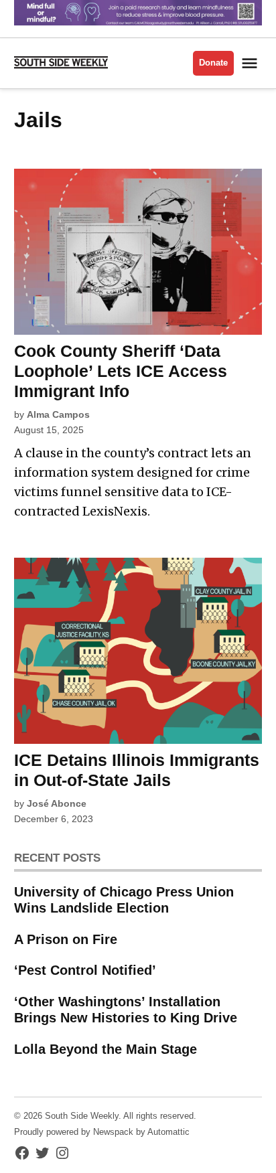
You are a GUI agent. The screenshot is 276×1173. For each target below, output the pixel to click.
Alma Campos (58, 414)
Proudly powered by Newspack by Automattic (102, 1132)
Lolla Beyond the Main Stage (105, 1049)
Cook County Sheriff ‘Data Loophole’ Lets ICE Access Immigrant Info (120, 370)
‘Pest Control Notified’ (85, 970)
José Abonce (56, 803)
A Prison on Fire (65, 939)
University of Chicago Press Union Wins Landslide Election (124, 899)
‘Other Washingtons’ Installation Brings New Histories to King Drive (125, 1009)
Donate (213, 63)
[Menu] (251, 63)
